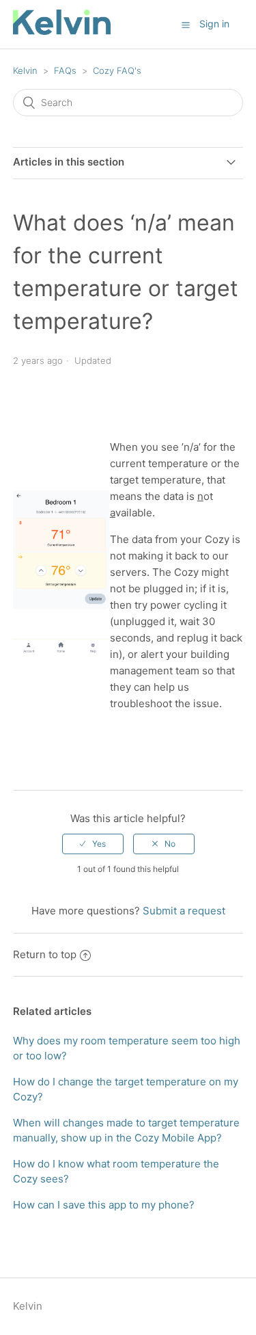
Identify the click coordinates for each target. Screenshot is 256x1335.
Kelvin (25, 70)
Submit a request (184, 910)
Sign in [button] (214, 23)
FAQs (65, 70)
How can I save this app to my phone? (104, 1204)
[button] (186, 24)
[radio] (93, 844)
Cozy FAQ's (117, 70)
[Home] (62, 31)
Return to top (44, 954)
